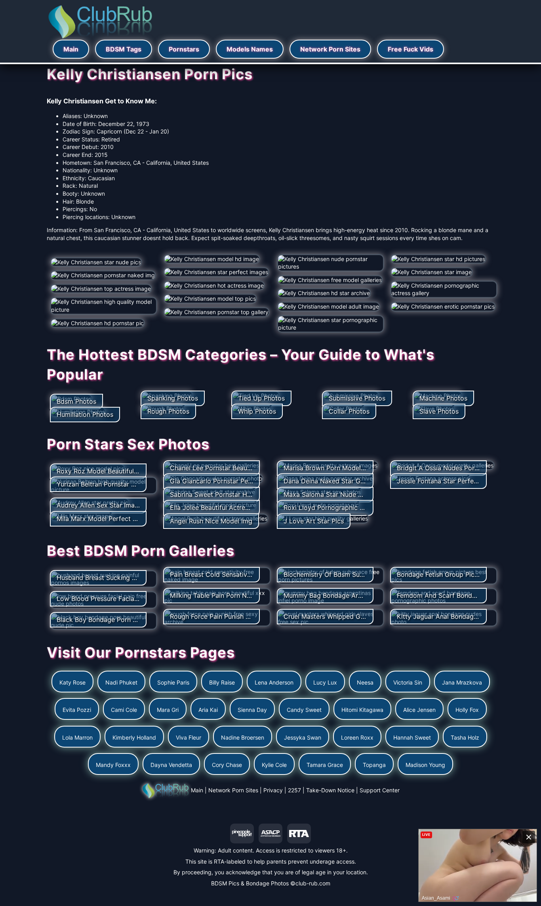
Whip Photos (257, 411)
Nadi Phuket (121, 682)
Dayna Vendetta (171, 764)
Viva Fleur (188, 737)
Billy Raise (222, 682)
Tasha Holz (465, 737)
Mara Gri (168, 709)
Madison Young (425, 764)
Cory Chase (227, 764)
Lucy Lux (325, 682)
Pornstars (184, 49)
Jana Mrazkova (462, 682)
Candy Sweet (304, 709)
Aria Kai (208, 709)
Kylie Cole (274, 764)
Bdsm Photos (76, 401)
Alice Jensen (419, 709)
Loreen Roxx (357, 737)
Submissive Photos (357, 398)
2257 (294, 790)
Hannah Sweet (412, 737)
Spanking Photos (172, 398)
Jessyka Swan (302, 737)
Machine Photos (443, 398)
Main (70, 49)
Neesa (365, 682)
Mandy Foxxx (113, 764)
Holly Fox (467, 709)
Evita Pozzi (77, 709)
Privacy (273, 790)
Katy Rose (72, 682)
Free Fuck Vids (410, 49)
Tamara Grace (325, 764)
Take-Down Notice (330, 790)
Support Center (380, 790)
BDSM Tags (123, 49)
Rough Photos (168, 411)
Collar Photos (349, 411)
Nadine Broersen (242, 737)
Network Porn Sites (330, 49)
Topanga (374, 764)
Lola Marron (77, 737)
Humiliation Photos (85, 414)
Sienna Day (252, 709)
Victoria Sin (407, 682)
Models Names (250, 49)
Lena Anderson (274, 682)
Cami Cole (124, 709)
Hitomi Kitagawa (362, 709)
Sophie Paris (173, 682)
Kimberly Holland (134, 737)
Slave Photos (439, 411)
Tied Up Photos (261, 398)
